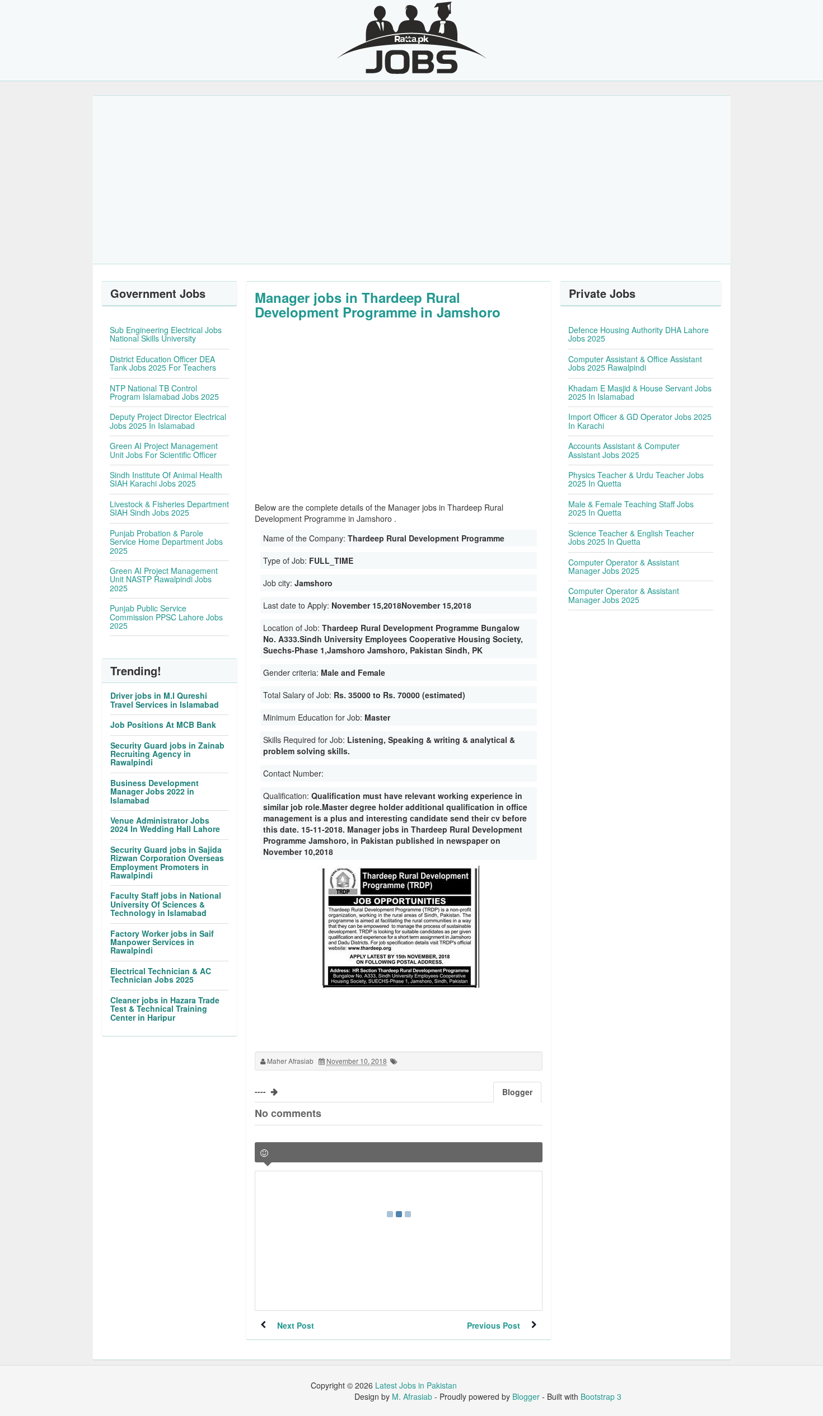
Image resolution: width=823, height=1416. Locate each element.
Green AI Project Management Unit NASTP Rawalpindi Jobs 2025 (164, 579)
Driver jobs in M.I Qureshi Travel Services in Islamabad (164, 699)
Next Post (295, 1325)
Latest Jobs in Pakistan (416, 1385)
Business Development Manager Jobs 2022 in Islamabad (154, 791)
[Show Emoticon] (264, 1153)
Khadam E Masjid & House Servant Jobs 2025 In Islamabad (640, 392)
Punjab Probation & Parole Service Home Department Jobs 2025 (166, 541)
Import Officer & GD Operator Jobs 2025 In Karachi (640, 421)
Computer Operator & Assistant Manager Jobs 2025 (623, 566)
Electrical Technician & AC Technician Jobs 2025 (160, 975)
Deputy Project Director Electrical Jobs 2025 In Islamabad (168, 421)
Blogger (526, 1396)
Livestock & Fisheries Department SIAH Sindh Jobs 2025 (169, 508)
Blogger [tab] (517, 1091)
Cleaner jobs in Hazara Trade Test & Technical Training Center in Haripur (164, 1008)
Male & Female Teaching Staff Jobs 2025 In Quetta (631, 508)
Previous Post (493, 1325)
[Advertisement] (411, 179)
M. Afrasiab (412, 1396)
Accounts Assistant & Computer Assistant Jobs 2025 (624, 450)
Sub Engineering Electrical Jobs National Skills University (166, 334)
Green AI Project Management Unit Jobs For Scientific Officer (164, 450)
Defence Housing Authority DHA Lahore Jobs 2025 (638, 334)
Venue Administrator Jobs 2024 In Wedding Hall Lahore (165, 824)
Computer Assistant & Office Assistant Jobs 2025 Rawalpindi (635, 363)
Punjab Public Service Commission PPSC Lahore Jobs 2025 (166, 616)
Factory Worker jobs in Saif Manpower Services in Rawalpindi (162, 942)
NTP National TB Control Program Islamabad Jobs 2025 (164, 392)
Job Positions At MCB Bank (163, 724)
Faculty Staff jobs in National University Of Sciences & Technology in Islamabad (165, 904)
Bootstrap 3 (601, 1396)
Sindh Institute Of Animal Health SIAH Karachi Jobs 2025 (166, 479)
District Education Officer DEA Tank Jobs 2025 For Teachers (163, 363)
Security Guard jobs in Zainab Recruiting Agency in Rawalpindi (167, 754)
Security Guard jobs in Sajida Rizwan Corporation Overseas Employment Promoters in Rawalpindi (167, 862)
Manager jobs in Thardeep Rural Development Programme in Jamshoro (378, 304)
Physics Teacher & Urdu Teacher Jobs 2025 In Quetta (636, 479)
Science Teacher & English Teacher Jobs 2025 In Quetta (631, 537)
